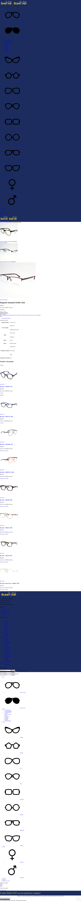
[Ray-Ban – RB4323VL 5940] (9, 468)
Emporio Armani (8, 44)
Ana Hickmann (7, 39)
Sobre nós (4, 613)
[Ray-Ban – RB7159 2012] (9, 552)
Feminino (21, 191)
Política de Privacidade (6, 609)
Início (1, 222)
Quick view (2, 384)
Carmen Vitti (7, 649)
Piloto (21, 113)
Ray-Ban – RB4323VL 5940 (7, 472)
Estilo (3, 222)
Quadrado (22, 129)
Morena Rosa (7, 657)
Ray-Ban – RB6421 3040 (6, 527)
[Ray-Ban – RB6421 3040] (9, 524)
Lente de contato (5, 640)
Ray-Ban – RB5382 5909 (6, 500)
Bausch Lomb (7, 643)
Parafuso (6, 630)
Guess (6, 45)
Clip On (6, 622)
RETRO (6, 635)
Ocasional (6, 47)
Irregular (21, 82)
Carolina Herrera (8, 42)
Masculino (22, 207)
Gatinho (21, 67)
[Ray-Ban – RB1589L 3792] (9, 441)
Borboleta (6, 621)
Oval (21, 98)
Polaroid (6, 48)
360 (5, 620)
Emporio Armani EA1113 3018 (6, 261)
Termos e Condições (6, 611)
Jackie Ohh (7, 628)
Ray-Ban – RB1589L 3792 (6, 444)
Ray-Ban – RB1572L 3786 (6, 416)
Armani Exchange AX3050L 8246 (6, 241)
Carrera (6, 43)
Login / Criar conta (5, 880)
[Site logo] (6, 4)
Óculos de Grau (23, 22)
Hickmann (7, 46)
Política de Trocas (5, 610)
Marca (3, 646)
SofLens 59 (7, 644)
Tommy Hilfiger (8, 50)
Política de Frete (5, 612)
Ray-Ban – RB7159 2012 (6, 555)
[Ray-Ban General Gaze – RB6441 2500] (9, 580)
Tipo (3, 663)
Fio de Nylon (22, 315)
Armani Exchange (8, 41)
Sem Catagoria (5, 662)
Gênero (3, 637)
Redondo (21, 144)
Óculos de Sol (22, 37)
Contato (3, 614)
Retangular (22, 159)
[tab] (6, 318)
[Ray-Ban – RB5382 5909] (9, 496)
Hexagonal (7, 626)
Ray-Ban (6, 49)
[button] (4, 450)
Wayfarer (21, 175)
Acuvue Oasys (7, 642)
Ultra (6, 645)
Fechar (1, 883)
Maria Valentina (8, 655)
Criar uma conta (3, 890)
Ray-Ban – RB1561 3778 (6, 386)
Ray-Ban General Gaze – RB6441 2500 (9, 583)
